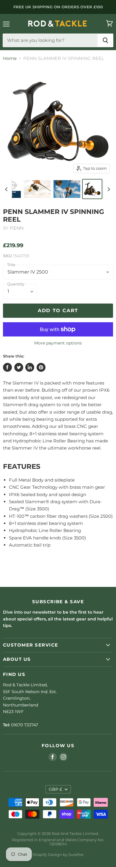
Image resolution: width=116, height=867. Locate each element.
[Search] (105, 40)
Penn (16, 228)
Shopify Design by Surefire (58, 854)
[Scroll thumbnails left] (7, 189)
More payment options (58, 343)
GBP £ (55, 789)
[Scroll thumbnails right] (107, 189)
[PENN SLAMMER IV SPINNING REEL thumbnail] (11, 189)
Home (10, 58)
